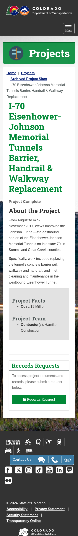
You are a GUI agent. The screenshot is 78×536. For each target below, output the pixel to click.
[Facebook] (8, 470)
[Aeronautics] (49, 442)
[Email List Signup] (69, 470)
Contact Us (22, 459)
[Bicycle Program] (28, 442)
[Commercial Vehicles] (29, 450)
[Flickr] (8, 480)
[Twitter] (18, 470)
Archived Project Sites (28, 79)
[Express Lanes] (13, 442)
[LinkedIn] (59, 470)
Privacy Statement (50, 509)
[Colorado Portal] (38, 531)
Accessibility (17, 509)
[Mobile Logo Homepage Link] (39, 10)
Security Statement (22, 515)
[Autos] (8, 450)
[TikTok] (39, 470)
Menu (70, 28)
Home (11, 73)
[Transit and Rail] (38, 442)
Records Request (40, 399)
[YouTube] (49, 470)
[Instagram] (29, 470)
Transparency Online (23, 521)
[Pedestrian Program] (18, 450)
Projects (28, 73)
